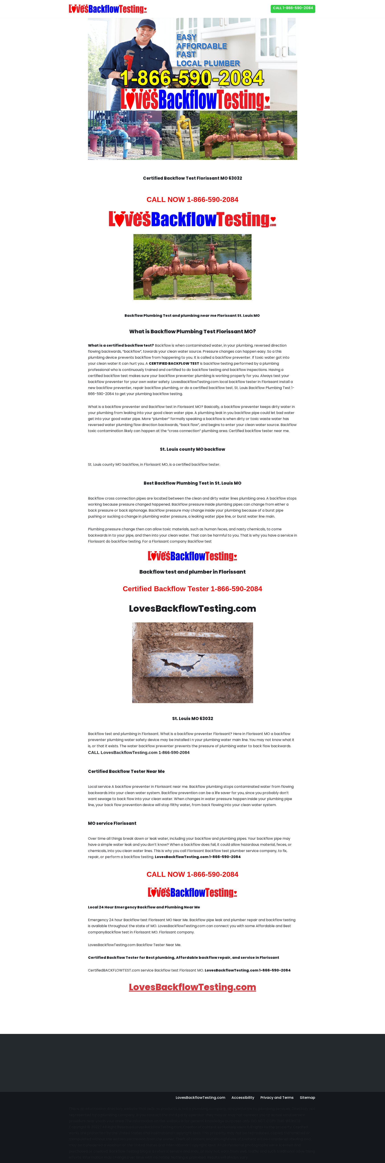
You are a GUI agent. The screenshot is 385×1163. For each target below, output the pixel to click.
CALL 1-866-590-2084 (293, 7)
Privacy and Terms (277, 1097)
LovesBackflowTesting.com (192, 987)
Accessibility (242, 1097)
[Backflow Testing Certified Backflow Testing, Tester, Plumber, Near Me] (108, 8)
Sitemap (307, 1097)
